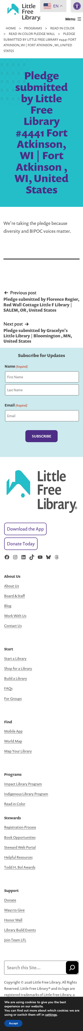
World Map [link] (13, 741)
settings (51, 1015)
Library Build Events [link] (20, 929)
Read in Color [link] (14, 803)
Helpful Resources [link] (18, 857)
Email (16, 405)
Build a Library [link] (15, 678)
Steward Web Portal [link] (20, 847)
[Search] (72, 967)
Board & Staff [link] (14, 595)
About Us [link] (11, 585)
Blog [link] (7, 605)
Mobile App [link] (13, 731)
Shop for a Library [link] (18, 668)
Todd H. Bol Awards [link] (19, 867)
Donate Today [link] (21, 543)
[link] (77, 6)
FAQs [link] (8, 688)
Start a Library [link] (15, 658)
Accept (13, 1023)
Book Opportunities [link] (20, 837)
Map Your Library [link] (18, 751)
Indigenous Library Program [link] (26, 793)
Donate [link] (10, 900)
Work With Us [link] (15, 615)
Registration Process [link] (20, 827)
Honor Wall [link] (13, 919)
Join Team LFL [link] (15, 939)
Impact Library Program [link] (23, 783)
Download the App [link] (25, 529)
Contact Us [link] (13, 625)
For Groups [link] (13, 698)
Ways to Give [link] (14, 910)
